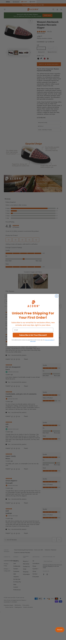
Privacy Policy (33, 341)
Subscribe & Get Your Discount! (33, 335)
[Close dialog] (56, 296)
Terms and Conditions (49, 339)
